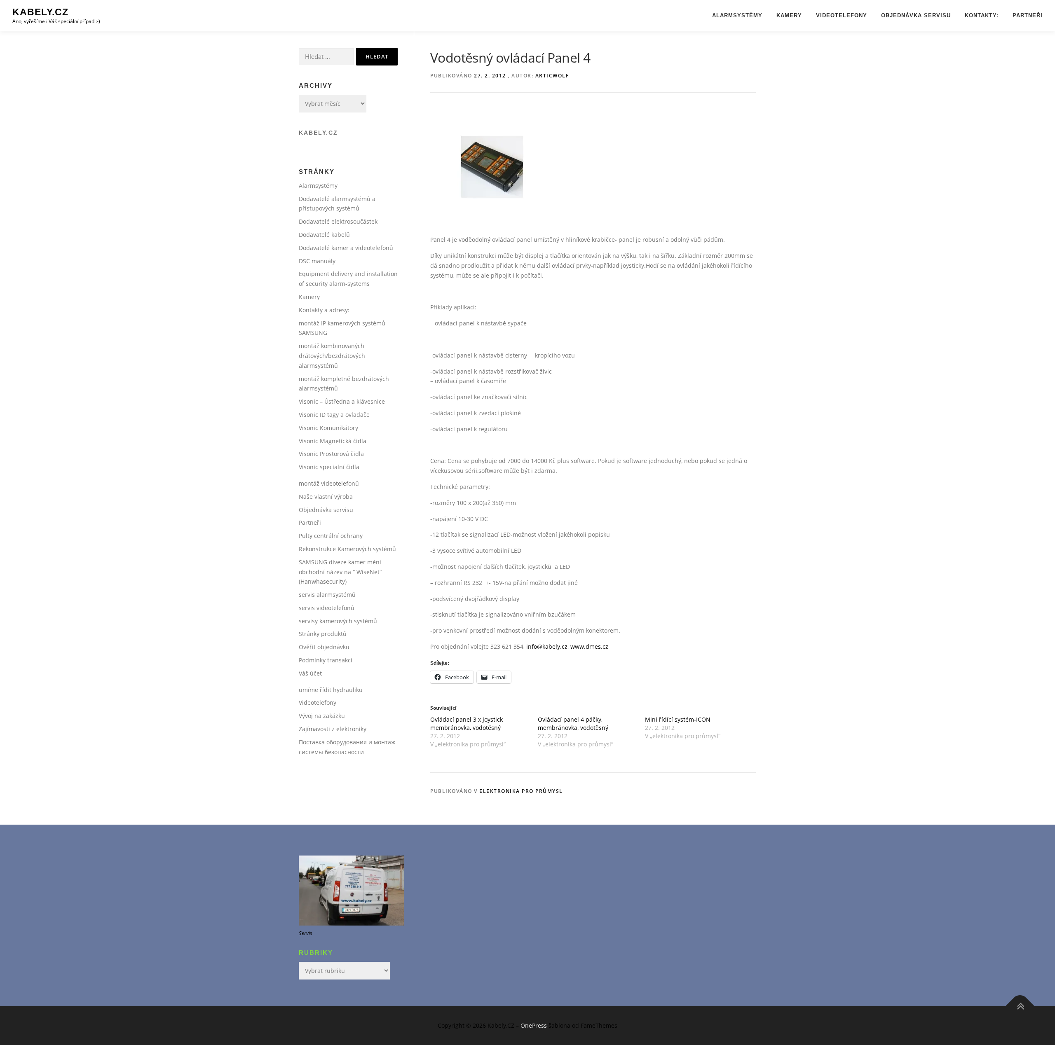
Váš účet (310, 673)
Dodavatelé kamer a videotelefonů (346, 248)
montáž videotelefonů (329, 483)
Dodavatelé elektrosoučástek (338, 221)
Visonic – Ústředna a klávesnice (342, 401)
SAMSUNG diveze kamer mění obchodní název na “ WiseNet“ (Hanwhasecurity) (340, 572)
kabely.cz (318, 132)
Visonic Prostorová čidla (331, 454)
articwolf (552, 75)
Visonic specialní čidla (329, 467)
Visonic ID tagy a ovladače (334, 414)
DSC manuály (317, 261)
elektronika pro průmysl (521, 791)
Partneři (1028, 15)
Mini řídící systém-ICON (677, 719)
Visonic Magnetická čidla (332, 441)
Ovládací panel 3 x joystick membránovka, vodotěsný (466, 723)
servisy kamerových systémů (338, 621)
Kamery (789, 15)
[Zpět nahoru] (1020, 1006)
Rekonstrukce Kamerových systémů (347, 549)
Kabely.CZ (40, 12)
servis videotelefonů (326, 608)
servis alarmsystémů (327, 594)
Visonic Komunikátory (328, 428)
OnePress (533, 1025)
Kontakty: (982, 15)
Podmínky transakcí (325, 660)
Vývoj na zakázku (322, 716)
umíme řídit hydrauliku (331, 690)
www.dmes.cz (589, 646)
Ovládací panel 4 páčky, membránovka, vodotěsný (573, 723)
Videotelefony (841, 15)
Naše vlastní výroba (326, 496)
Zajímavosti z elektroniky (332, 729)
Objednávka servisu (916, 15)
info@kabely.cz (546, 646)
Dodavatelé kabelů (324, 234)
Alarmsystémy (737, 15)
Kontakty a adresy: (324, 310)
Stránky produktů (323, 634)
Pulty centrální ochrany (331, 536)
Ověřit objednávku (324, 647)
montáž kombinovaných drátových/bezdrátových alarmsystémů (332, 355)
